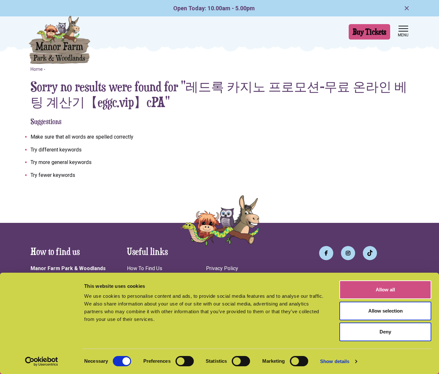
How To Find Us (144, 268)
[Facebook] (326, 253)
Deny (385, 331)
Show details (334, 361)
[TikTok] (370, 253)
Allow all (385, 289)
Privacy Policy (222, 268)
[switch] (184, 361)
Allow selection (385, 311)
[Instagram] (348, 253)
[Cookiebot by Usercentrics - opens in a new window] (41, 361)
